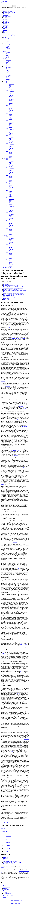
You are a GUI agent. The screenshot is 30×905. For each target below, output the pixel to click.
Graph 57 (8, 386)
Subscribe (3, 828)
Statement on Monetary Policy (8, 35)
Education (5, 28)
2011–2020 (5, 81)
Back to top (5, 822)
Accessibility (6, 889)
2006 (7, 190)
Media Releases (6, 19)
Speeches (5, 21)
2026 (4, 37)
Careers (5, 30)
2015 (7, 120)
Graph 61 (16, 455)
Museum (5, 860)
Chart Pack (5, 25)
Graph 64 (18, 568)
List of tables (6, 299)
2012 (7, 143)
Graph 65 (26, 644)
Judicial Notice (6, 887)
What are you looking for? (6, 7)
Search (23, 7)
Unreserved (5, 858)
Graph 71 (6, 802)
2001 (7, 228)
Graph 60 (24, 426)
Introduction (6, 284)
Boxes (7, 42)
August (7, 38)
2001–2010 (5, 158)
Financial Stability (7, 13)
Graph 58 (21, 406)
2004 (7, 205)
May (7, 39)
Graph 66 (3, 653)
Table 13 (22, 644)
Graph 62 (22, 467)
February (8, 41)
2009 (7, 167)
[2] (20, 671)
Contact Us (5, 32)
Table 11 (15, 542)
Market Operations (7, 11)
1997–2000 (5, 235)
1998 (7, 252)
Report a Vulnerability (8, 895)
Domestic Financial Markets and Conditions (13, 293)
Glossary (5, 892)
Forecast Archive (7, 267)
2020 (7, 82)
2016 (7, 113)
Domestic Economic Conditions (10, 289)
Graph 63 (3, 484)
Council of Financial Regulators (10, 861)
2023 (4, 58)
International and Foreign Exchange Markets (13, 288)
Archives (5, 27)
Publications (6, 22)
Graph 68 (26, 739)
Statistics (5, 23)
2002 (7, 220)
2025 (4, 43)
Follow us (4, 831)
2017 (7, 105)
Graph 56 (3, 381)
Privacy (5, 888)
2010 (7, 159)
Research (5, 26)
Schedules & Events (7, 893)
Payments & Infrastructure (9, 12)
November (8, 44)
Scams (4, 897)
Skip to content (4, 1)
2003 (7, 212)
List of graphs (6, 298)
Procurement (6, 890)
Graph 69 (21, 743)
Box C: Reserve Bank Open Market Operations (13, 294)
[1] (17, 419)
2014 (7, 128)
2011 (7, 151)
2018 (7, 98)
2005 (7, 197)
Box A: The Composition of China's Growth (13, 286)
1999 (7, 244)
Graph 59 (24, 408)
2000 (7, 236)
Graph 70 (12, 751)
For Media (5, 885)
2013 (7, 135)
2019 (7, 90)
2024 (4, 51)
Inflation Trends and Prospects (10, 297)
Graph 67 (18, 693)
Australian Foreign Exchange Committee (12, 862)
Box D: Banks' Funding (8, 295)
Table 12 (10, 606)
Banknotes (5, 15)
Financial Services (7, 16)
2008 (7, 175)
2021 (4, 74)
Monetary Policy (7, 10)
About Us (5, 17)
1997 (7, 259)
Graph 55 (8, 327)
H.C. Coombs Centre (8, 863)
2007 (7, 182)
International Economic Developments (11, 285)
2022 (4, 66)
